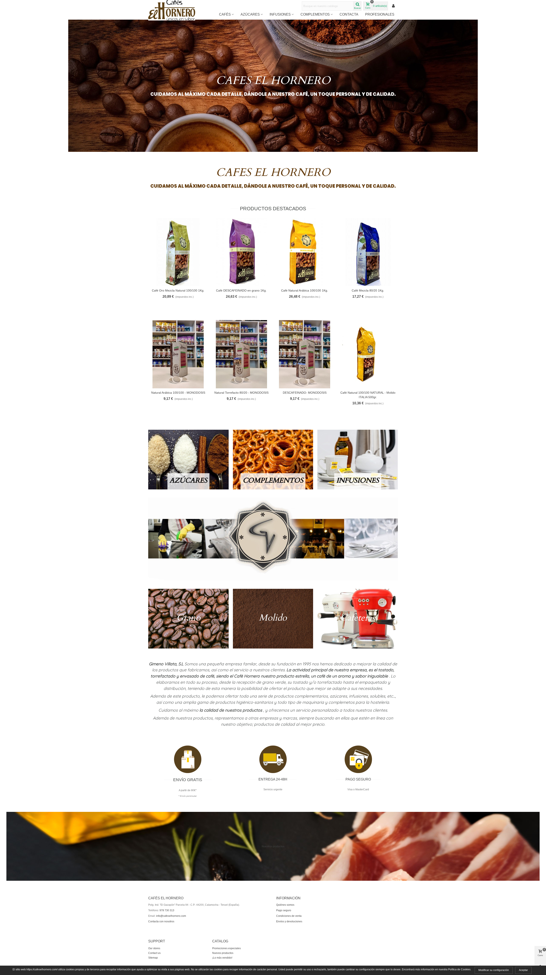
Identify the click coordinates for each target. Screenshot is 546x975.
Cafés (225, 14)
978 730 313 (167, 910)
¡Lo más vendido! (222, 957)
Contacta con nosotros (161, 921)
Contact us (154, 953)
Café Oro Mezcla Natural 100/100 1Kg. (178, 290)
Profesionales (379, 14)
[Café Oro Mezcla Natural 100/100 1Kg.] (178, 252)
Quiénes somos (285, 904)
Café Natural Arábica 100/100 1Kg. (304, 290)
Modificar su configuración (493, 970)
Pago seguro (283, 910)
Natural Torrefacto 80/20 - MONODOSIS (241, 392)
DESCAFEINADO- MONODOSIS (305, 392)
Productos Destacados (273, 208)
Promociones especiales (226, 948)
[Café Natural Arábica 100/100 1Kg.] (305, 252)
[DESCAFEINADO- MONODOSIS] (305, 354)
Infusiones (280, 14)
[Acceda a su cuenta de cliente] (394, 6)
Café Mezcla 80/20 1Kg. (368, 290)
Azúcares (250, 14)
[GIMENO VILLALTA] (273, 539)
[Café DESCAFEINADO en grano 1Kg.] (242, 252)
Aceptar (523, 970)
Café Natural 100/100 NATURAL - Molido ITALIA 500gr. (367, 395)
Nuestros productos (273, 846)
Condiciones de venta (289, 915)
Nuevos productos (222, 953)
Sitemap (153, 957)
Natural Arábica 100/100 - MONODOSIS (178, 392)
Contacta (349, 14)
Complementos (315, 14)
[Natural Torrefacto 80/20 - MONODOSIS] (242, 354)
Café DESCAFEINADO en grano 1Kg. (241, 290)
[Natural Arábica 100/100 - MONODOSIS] (178, 354)
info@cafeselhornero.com (171, 915)
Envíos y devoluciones (289, 921)
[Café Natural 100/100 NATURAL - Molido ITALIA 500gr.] (368, 354)
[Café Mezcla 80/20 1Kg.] (368, 252)
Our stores (154, 948)
